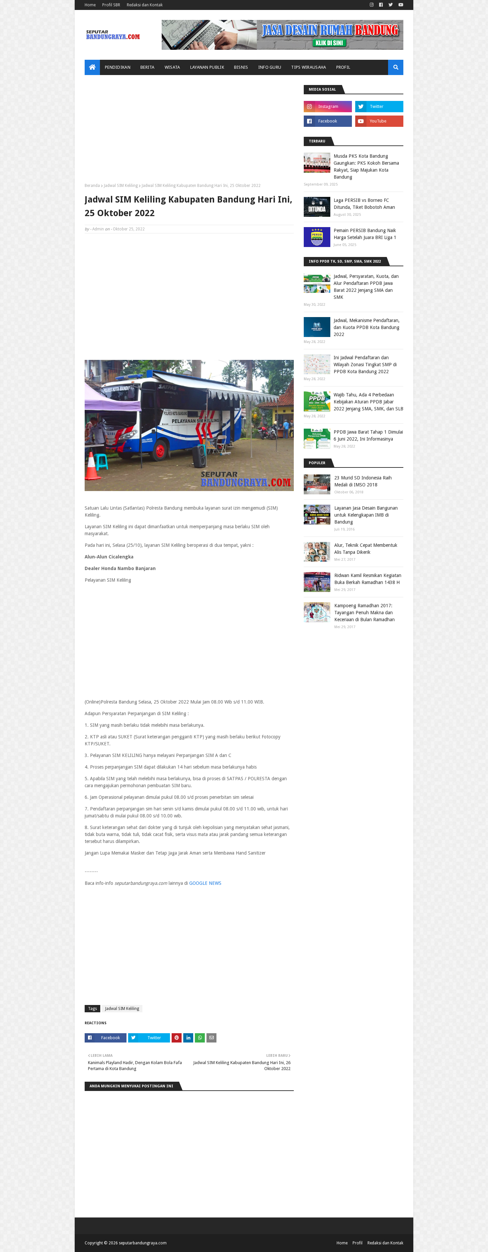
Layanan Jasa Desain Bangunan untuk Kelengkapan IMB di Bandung (366, 515)
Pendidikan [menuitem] (117, 67)
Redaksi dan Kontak (145, 5)
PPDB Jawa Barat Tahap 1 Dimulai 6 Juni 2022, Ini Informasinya (368, 435)
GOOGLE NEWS (205, 883)
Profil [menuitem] (343, 67)
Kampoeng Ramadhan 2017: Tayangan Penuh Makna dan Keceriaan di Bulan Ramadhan (364, 612)
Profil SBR (111, 5)
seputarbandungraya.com (143, 1243)
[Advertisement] (189, 131)
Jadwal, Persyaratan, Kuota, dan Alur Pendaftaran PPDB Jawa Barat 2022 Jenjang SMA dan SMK (366, 287)
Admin (98, 229)
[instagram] (371, 5)
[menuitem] (92, 67)
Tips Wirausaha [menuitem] (308, 67)
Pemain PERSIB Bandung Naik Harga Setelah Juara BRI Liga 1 (365, 234)
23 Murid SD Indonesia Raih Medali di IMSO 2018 (363, 481)
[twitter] (390, 5)
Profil (358, 1243)
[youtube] (400, 5)
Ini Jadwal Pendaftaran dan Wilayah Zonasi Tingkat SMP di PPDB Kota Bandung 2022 (365, 364)
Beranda (92, 185)
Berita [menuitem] (147, 67)
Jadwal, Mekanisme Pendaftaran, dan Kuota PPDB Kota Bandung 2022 (367, 327)
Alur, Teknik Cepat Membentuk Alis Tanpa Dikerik (365, 549)
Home (90, 5)
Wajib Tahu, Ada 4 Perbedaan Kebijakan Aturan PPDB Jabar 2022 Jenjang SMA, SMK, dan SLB (368, 401)
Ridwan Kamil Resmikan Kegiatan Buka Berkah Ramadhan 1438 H (367, 579)
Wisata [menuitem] (172, 67)
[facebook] (380, 5)
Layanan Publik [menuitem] (207, 67)
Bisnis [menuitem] (241, 67)
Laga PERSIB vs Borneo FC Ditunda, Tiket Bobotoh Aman (364, 204)
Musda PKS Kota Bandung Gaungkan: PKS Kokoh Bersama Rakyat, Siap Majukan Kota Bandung (366, 166)
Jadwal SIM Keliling (121, 185)
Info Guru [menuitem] (270, 67)
